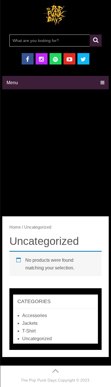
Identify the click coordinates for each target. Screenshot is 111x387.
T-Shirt (29, 330)
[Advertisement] (55, 152)
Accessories (34, 315)
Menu (12, 82)
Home (15, 227)
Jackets (30, 323)
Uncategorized (37, 338)
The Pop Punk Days (39, 380)
